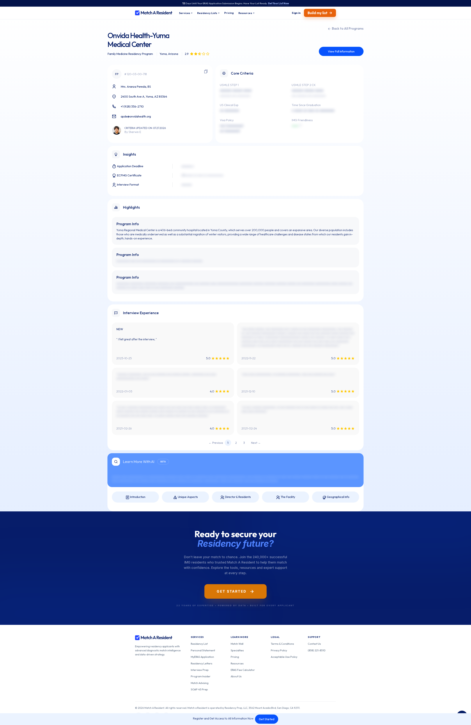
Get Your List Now (278, 3)
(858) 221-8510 (316, 650)
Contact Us (314, 643)
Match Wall (237, 643)
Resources (237, 663)
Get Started (266, 719)
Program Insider (200, 676)
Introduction (137, 497)
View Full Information (341, 51)
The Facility (287, 497)
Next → (256, 443)
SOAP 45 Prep (199, 689)
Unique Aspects (187, 497)
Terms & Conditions (282, 643)
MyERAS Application (202, 657)
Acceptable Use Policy (284, 657)
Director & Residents (237, 497)
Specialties (237, 650)
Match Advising (199, 683)
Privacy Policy (279, 650)
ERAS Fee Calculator (243, 670)
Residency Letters (201, 663)
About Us (236, 676)
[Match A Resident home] (153, 12)
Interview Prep (200, 670)
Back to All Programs (347, 28)
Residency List (199, 643)
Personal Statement (203, 650)
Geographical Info (337, 497)
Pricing (235, 657)
